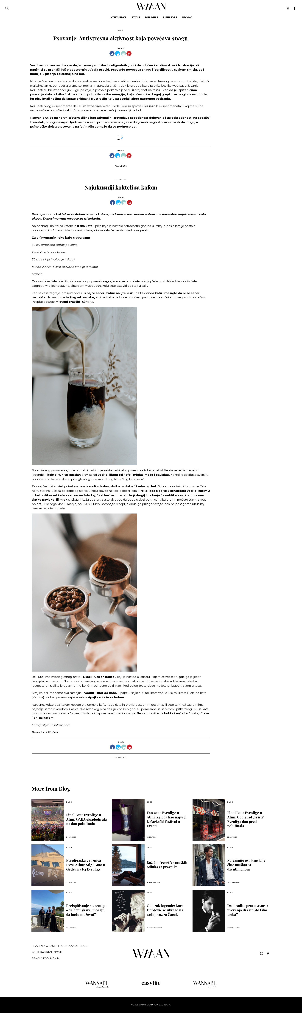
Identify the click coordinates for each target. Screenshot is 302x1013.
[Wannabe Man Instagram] (288, 8)
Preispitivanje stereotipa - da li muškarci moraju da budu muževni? (86, 910)
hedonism (121, 179)
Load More (151, 769)
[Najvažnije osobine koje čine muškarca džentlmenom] (209, 865)
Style (135, 17)
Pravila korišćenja (45, 958)
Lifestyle (170, 17)
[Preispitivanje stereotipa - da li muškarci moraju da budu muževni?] (47, 911)
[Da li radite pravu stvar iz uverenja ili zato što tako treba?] (209, 911)
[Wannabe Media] (205, 987)
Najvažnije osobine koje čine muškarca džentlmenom (246, 864)
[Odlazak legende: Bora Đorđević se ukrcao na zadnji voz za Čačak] (128, 911)
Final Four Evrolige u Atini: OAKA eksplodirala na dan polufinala (86, 819)
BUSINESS (151, 17)
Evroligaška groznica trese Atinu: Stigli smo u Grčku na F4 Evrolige (85, 864)
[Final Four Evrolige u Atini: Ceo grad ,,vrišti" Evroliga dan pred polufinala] (209, 820)
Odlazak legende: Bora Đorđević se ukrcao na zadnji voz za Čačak (165, 910)
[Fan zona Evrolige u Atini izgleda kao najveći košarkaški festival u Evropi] (128, 820)
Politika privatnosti (46, 952)
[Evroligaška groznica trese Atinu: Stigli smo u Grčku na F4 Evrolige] (47, 865)
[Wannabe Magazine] (97, 987)
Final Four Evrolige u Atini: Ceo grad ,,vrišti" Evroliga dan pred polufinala (245, 819)
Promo (187, 17)
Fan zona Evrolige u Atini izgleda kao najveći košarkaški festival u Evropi (167, 819)
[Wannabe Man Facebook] (294, 8)
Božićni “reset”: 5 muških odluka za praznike (167, 864)
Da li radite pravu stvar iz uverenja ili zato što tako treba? (247, 910)
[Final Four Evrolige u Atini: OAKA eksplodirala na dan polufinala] (47, 820)
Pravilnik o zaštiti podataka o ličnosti (60, 945)
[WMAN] (151, 9)
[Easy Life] (151, 985)
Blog (120, 30)
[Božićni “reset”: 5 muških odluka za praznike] (128, 865)
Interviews (118, 17)
